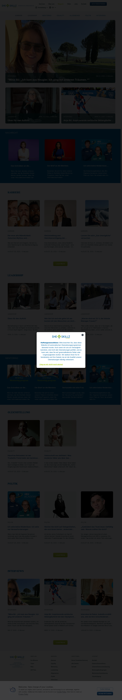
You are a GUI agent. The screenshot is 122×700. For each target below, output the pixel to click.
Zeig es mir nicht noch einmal (51, 364)
